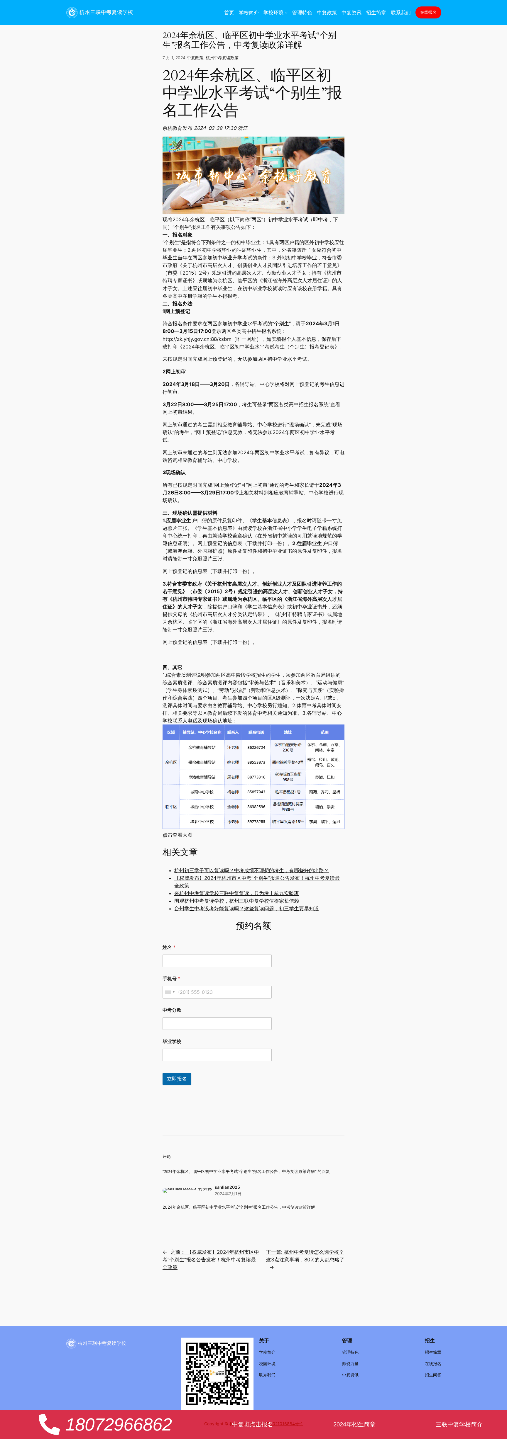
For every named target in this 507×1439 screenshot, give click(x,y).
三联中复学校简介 (459, 1424)
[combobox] (169, 992)
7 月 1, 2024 (174, 57)
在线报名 (428, 12)
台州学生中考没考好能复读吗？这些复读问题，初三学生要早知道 (246, 908)
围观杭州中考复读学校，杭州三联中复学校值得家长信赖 (236, 901)
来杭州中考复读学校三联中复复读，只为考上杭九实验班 (236, 893)
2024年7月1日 (228, 1193)
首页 (229, 13)
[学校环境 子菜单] (286, 12)
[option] (243, 128)
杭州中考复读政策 (222, 57)
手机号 (171, 979)
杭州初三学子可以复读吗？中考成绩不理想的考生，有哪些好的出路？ (251, 870)
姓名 (169, 947)
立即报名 (177, 1079)
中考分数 (172, 1010)
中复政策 (195, 57)
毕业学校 (172, 1041)
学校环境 (273, 13)
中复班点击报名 (252, 1424)
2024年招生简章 (354, 1424)
